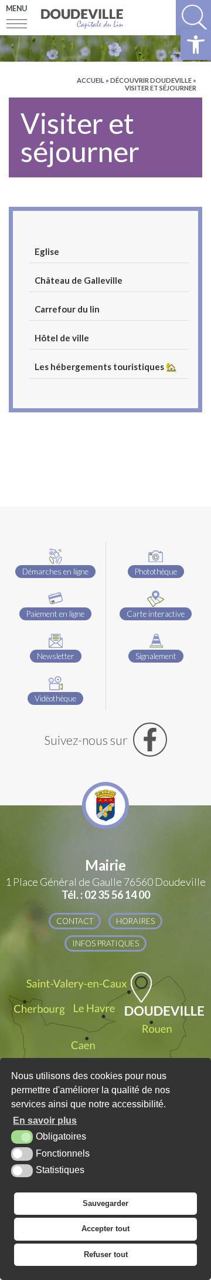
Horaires (135, 921)
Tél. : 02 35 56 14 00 (106, 894)
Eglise (47, 251)
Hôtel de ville (62, 337)
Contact (74, 921)
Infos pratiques (105, 943)
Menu (16, 8)
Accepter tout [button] (105, 1228)
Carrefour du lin (67, 309)
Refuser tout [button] (106, 1254)
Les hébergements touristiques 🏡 (106, 366)
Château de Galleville (78, 280)
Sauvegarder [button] (105, 1203)
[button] (196, 44)
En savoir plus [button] (45, 1121)
